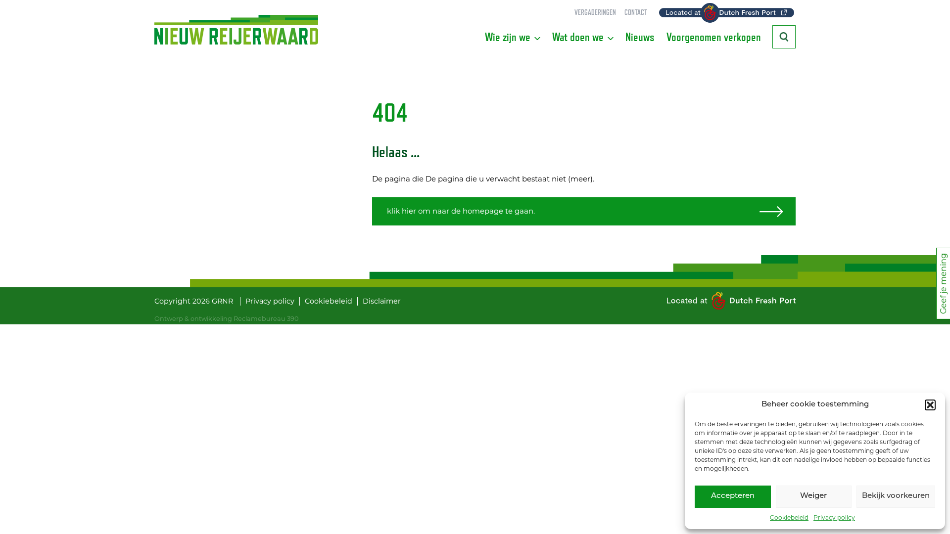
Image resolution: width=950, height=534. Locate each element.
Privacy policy (834, 517)
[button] (930, 405)
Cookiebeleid (789, 517)
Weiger (813, 496)
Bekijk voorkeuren (896, 496)
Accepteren (733, 496)
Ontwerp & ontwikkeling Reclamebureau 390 (226, 318)
